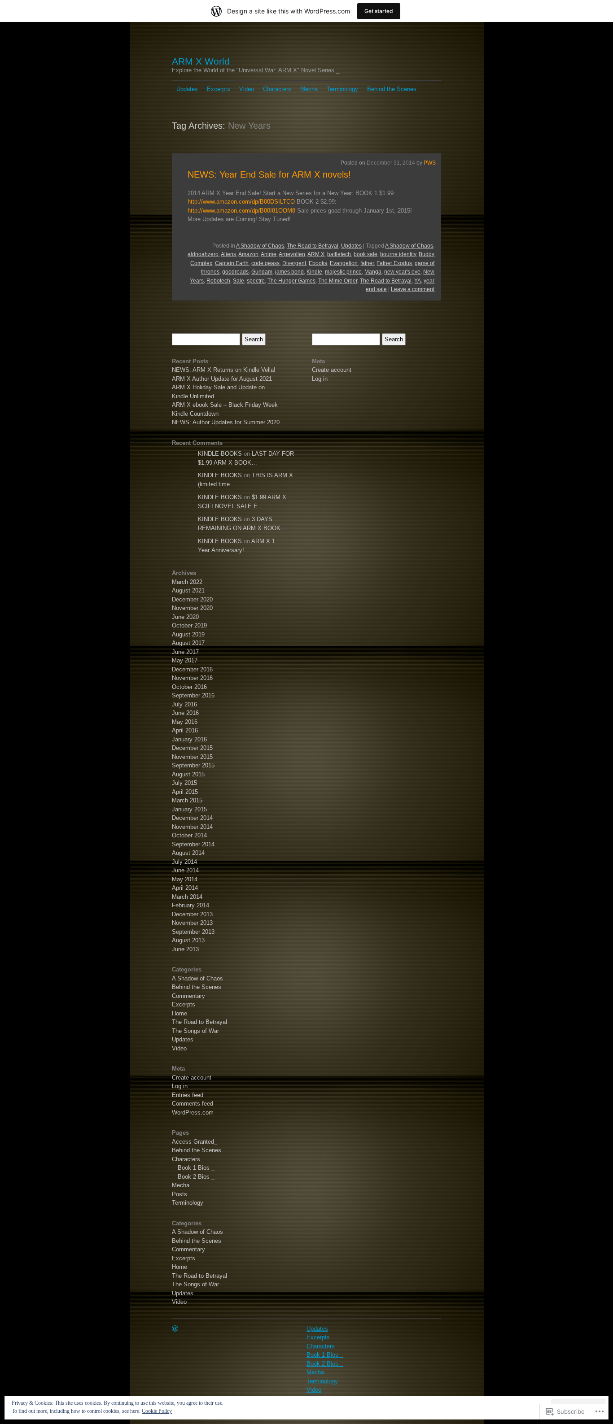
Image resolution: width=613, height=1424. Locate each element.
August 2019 (188, 634)
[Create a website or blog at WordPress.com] (175, 1329)
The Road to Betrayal (312, 246)
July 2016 (184, 704)
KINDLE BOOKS (220, 453)
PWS (430, 163)
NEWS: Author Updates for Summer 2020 (226, 422)
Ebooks (318, 263)
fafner (367, 263)
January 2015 (189, 809)
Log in (180, 1086)
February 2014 (190, 905)
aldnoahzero (203, 254)
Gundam (261, 272)
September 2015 (193, 765)
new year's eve (402, 272)
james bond (289, 272)
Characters (277, 89)
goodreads (235, 272)
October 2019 (189, 625)
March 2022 (187, 582)
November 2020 (192, 608)
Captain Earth (232, 263)
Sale (238, 281)
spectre (256, 281)
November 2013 (192, 922)
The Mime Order (337, 281)
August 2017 (188, 643)
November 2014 (192, 826)
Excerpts (218, 89)
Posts (179, 1194)
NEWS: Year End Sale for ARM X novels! (269, 174)
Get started (378, 11)
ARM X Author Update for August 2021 (222, 378)
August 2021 (188, 590)
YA (417, 281)
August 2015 (188, 774)
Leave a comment (412, 289)
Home (179, 1013)
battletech (339, 254)
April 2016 (185, 730)
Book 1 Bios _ (196, 1167)
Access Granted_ (194, 1141)
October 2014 (189, 835)
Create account (191, 1077)
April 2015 (185, 791)
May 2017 (184, 660)
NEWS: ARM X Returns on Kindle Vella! (224, 369)
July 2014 (184, 861)
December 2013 (192, 914)
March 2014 (187, 896)
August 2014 (188, 852)
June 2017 (185, 652)
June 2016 (185, 713)
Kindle (314, 272)
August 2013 (188, 940)
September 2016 (193, 695)
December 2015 (192, 748)
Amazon (248, 254)
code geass (265, 263)
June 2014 (185, 870)
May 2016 (184, 722)
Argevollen (292, 254)
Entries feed (187, 1095)
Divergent (294, 263)
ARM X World (201, 61)
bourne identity (398, 254)
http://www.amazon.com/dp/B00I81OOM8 (241, 210)
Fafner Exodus (394, 263)
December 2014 (192, 817)
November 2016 (192, 678)
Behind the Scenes (391, 89)
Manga (372, 272)
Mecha (309, 89)
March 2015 (187, 800)
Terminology (342, 89)
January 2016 (189, 739)
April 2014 (185, 887)
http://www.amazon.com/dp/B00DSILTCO (241, 201)
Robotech (218, 281)
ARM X (315, 254)
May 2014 (184, 879)
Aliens (228, 254)
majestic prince (343, 272)
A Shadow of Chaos (260, 246)
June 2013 (185, 949)
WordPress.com (193, 1112)
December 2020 (192, 599)
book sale (365, 254)
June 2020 (185, 617)
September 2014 (193, 844)
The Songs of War (195, 1031)
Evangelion (344, 263)
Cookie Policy (157, 1411)
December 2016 (192, 669)
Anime (268, 254)
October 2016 (189, 687)
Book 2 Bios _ (196, 1176)
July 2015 (184, 782)
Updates (187, 89)
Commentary (188, 996)
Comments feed (192, 1103)
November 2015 (192, 756)
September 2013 (193, 931)
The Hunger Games (291, 281)
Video (246, 89)
